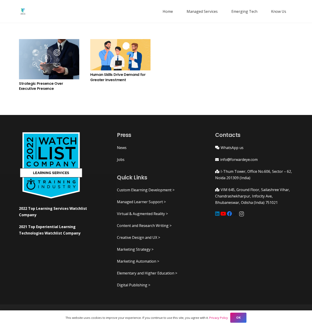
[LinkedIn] (217, 213)
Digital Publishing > (133, 285)
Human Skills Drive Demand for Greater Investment (118, 77)
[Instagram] (241, 214)
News (122, 147)
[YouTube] (223, 213)
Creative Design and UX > (138, 237)
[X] (235, 213)
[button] (220, 11)
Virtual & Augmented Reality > (142, 213)
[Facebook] (229, 213)
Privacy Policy (218, 318)
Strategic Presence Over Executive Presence (41, 86)
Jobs (120, 159)
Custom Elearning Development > (146, 189)
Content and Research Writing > (144, 225)
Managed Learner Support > (141, 201)
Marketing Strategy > (135, 249)
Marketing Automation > (138, 261)
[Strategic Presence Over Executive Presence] (49, 59)
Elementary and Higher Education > (147, 273)
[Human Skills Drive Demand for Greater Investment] (120, 54)
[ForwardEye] (23, 11)
